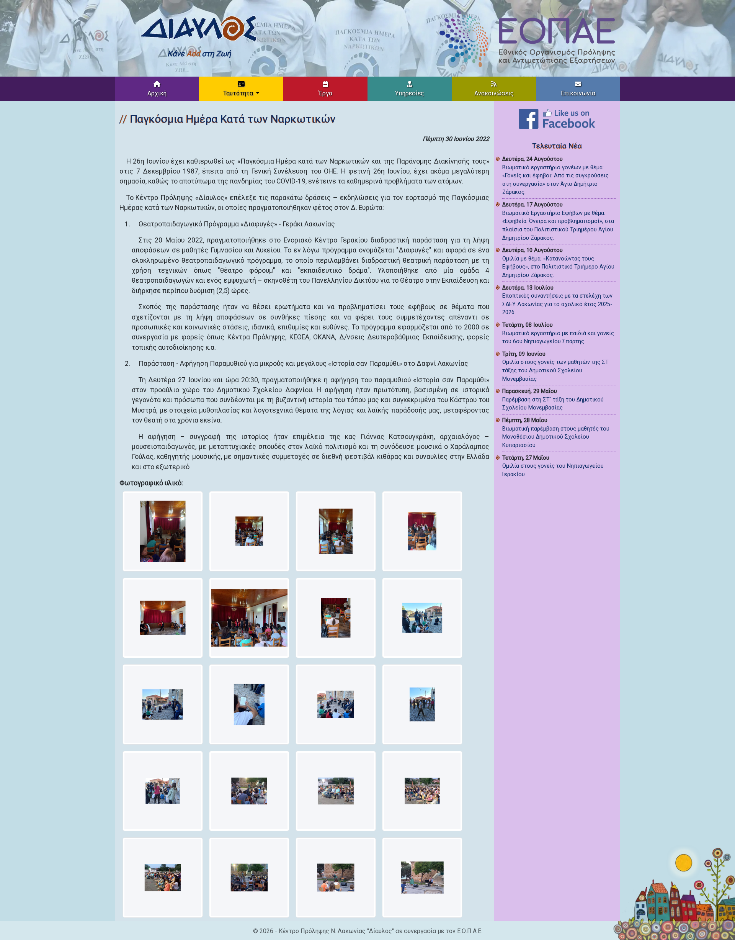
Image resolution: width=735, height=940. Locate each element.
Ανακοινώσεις (494, 93)
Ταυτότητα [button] (239, 93)
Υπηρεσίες (409, 93)
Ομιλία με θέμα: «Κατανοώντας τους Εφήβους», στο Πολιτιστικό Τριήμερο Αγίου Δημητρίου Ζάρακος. (558, 266)
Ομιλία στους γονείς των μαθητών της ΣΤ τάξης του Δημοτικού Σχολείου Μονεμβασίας (555, 370)
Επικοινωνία (578, 93)
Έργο (325, 93)
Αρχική (157, 93)
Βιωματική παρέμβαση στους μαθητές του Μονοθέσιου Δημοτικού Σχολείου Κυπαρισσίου (555, 437)
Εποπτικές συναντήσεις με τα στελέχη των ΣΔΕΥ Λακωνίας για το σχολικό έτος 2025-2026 (557, 304)
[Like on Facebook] (557, 118)
